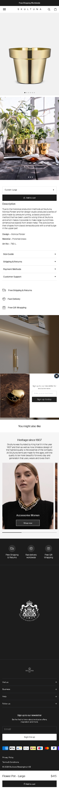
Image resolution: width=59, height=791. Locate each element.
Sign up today (44, 399)
